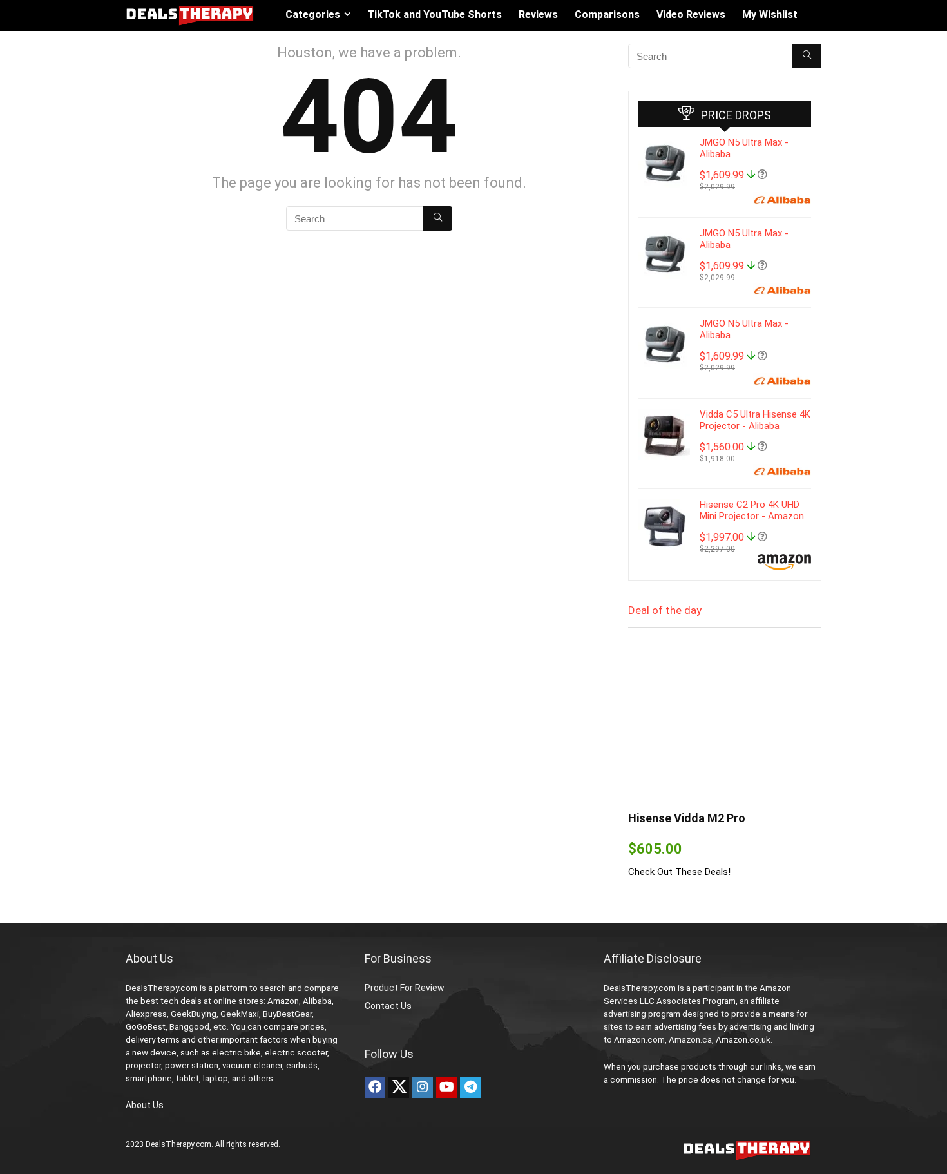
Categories (312, 14)
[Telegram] (470, 1087)
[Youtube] (446, 1087)
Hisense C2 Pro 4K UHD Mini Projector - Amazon (752, 510)
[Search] (437, 218)
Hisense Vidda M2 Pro (686, 818)
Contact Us (388, 1006)
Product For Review (405, 988)
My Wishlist (770, 14)
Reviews (538, 14)
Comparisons (607, 14)
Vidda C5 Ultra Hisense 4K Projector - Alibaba (755, 420)
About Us (145, 1105)
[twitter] (398, 1087)
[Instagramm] (422, 1087)
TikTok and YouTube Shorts (434, 14)
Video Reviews (690, 14)
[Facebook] (375, 1087)
